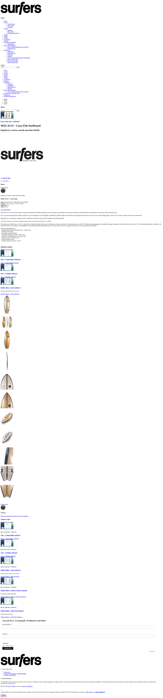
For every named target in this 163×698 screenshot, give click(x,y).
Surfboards (10, 51)
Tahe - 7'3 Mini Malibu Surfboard (10, 259)
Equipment (7, 50)
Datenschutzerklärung (10, 96)
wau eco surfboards (23, 516)
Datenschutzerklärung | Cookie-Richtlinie (15, 673)
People (6, 35)
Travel (5, 22)
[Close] (1, 689)
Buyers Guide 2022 (12, 61)
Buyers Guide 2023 (12, 59)
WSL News (10, 31)
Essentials (10, 54)
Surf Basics (7, 39)
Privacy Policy (12, 686)
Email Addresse (7, 624)
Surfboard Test (11, 48)
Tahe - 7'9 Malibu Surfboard (9, 273)
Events (6, 28)
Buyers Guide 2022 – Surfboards (10, 121)
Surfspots (9, 27)
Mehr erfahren (90, 692)
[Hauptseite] (21, 13)
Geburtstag (5, 643)
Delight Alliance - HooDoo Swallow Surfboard (14, 590)
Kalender (9, 30)
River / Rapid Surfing (10, 45)
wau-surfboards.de (6, 209)
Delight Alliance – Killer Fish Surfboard (12, 611)
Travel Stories (11, 24)
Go (18, 67)
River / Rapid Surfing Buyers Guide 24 (18, 47)
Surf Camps (10, 25)
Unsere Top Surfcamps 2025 (11, 93)
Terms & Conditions (27, 686)
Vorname (4, 634)
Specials (6, 41)
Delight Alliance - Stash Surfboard (10, 287)
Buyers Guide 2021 (12, 62)
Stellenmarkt (10, 44)
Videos (6, 38)
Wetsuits (9, 56)
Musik (5, 36)
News (5, 21)
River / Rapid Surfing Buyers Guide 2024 (18, 57)
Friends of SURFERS (10, 42)
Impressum (7, 94)
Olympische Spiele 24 (13, 33)
